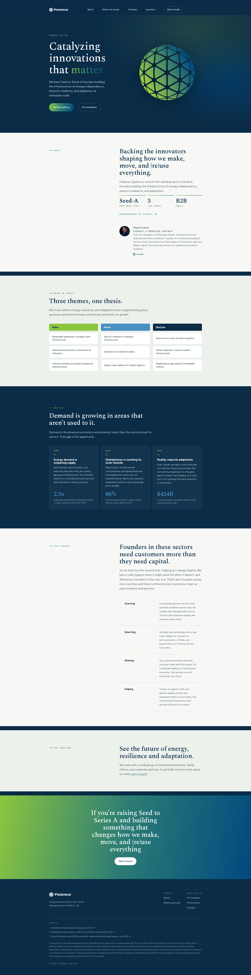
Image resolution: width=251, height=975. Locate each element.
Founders (132, 9)
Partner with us (61, 107)
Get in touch (173, 9)
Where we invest (110, 9)
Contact (191, 907)
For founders (193, 898)
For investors (89, 107)
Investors (150, 9)
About (90, 9)
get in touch (139, 774)
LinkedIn (140, 254)
